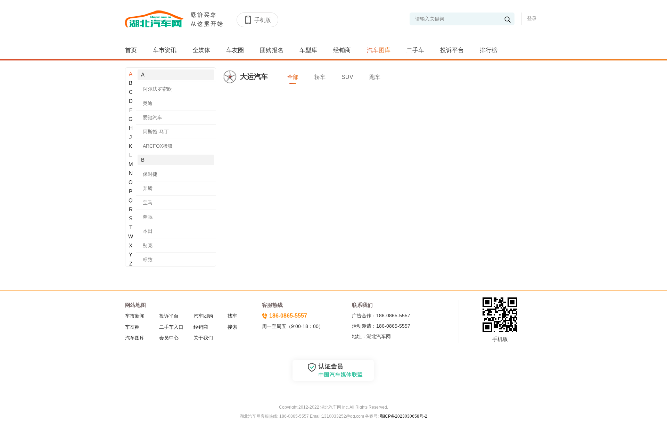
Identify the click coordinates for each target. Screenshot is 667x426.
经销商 (342, 50)
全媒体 (201, 50)
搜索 (232, 327)
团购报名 (271, 50)
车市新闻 (135, 316)
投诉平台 (452, 50)
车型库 (308, 50)
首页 (131, 50)
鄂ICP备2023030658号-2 (403, 416)
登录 (532, 18)
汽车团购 (203, 316)
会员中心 (169, 338)
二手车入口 (171, 327)
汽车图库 (378, 50)
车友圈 (235, 50)
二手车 (415, 50)
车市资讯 (164, 50)
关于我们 (203, 338)
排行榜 (488, 50)
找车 (232, 316)
